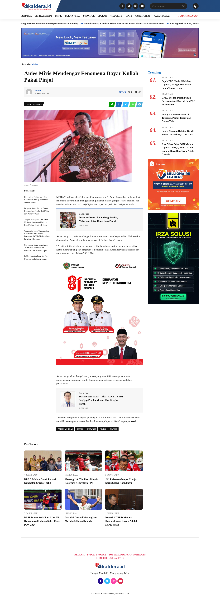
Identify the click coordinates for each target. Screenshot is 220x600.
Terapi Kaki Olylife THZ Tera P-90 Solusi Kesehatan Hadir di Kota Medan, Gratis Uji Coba (36, 222)
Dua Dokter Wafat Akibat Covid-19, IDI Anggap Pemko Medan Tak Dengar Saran (101, 400)
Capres (80, 429)
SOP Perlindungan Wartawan (127, 555)
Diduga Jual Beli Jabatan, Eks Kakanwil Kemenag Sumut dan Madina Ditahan (36, 200)
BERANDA (26, 16)
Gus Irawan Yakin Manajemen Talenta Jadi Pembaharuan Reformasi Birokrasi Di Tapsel (36, 248)
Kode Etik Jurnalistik (110, 558)
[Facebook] (122, 6)
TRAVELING (116, 16)
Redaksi (79, 555)
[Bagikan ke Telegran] (139, 104)
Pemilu (103, 429)
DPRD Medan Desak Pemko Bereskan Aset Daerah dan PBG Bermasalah (178, 101)
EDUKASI (102, 16)
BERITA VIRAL (72, 16)
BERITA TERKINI (43, 16)
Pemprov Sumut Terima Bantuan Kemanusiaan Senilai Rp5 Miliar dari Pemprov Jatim (36, 211)
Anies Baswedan (65, 429)
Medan (35, 64)
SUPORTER (89, 16)
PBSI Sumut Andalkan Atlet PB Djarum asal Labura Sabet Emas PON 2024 (42, 521)
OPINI (129, 16)
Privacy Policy (96, 555)
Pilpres (113, 429)
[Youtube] (141, 6)
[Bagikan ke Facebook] (118, 104)
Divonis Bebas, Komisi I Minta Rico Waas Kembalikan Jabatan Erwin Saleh (102, 23)
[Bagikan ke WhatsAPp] (132, 104)
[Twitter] (128, 6)
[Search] (183, 6)
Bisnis (58, 16)
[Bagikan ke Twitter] (125, 104)
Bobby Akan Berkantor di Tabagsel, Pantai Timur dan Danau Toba (176, 118)
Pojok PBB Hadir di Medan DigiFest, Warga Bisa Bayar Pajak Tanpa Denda (176, 84)
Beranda (26, 64)
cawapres (91, 429)
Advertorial (142, 16)
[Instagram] (135, 6)
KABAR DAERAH (162, 16)
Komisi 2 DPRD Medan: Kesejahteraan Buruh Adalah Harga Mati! (121, 521)
